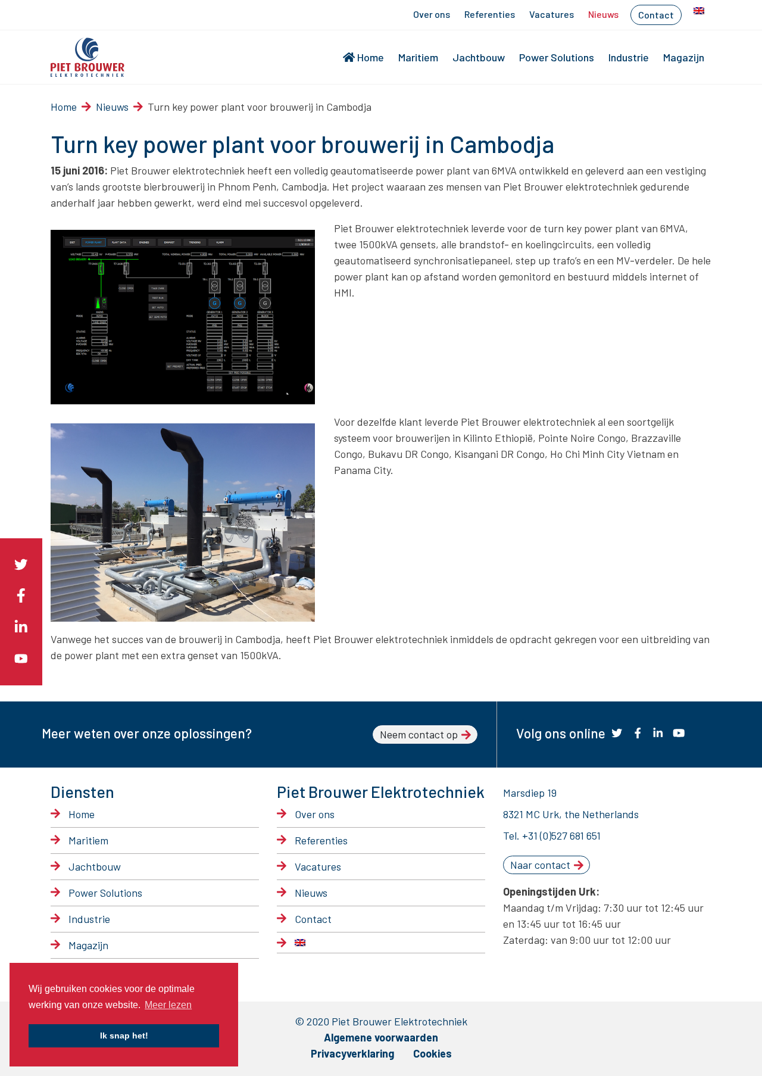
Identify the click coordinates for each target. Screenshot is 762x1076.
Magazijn (683, 57)
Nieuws (603, 14)
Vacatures (551, 14)
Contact (656, 14)
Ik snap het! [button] (124, 1035)
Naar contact (540, 864)
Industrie (628, 57)
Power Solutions (556, 57)
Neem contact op (419, 734)
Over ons (431, 14)
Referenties (489, 14)
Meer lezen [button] (168, 1005)
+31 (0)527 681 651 (561, 835)
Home (370, 57)
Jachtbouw (478, 57)
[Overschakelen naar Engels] (698, 10)
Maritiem (418, 57)
